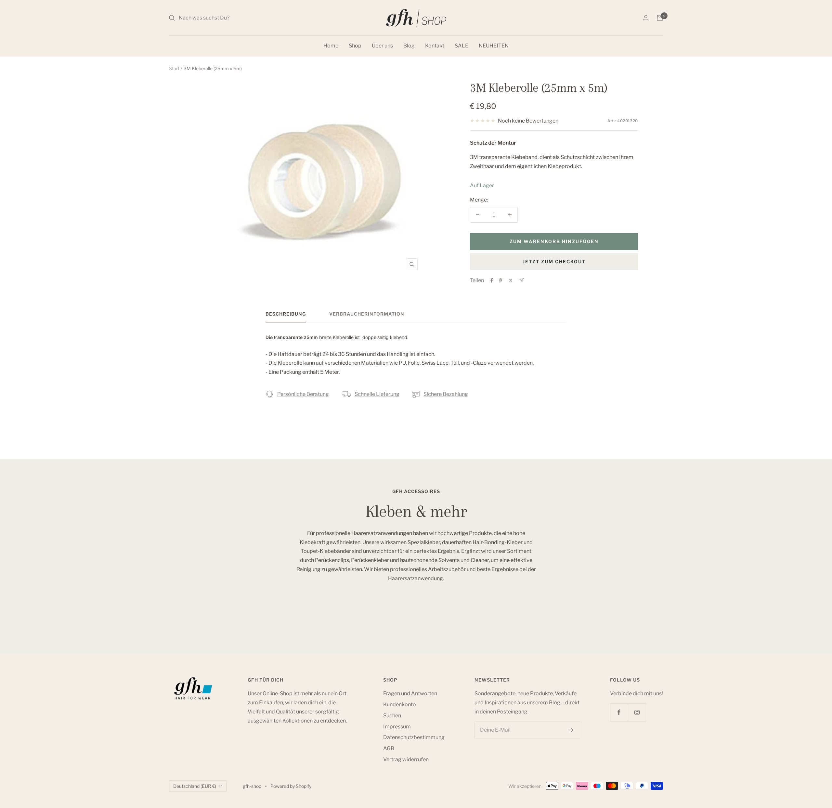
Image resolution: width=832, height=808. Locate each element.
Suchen (392, 715)
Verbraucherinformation (366, 314)
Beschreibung (286, 314)
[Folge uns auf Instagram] (637, 712)
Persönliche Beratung (303, 394)
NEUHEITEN (494, 46)
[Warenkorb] (659, 18)
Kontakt (434, 46)
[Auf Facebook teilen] (491, 280)
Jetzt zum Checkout (554, 261)
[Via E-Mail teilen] (521, 280)
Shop (355, 46)
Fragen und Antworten (410, 693)
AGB (388, 748)
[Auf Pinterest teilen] (500, 280)
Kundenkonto (399, 704)
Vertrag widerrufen (406, 759)
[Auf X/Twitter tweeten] (511, 280)
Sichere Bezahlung (445, 394)
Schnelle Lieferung (377, 394)
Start (174, 68)
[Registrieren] (571, 730)
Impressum (397, 726)
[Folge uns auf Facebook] (619, 712)
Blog (409, 46)
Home (330, 46)
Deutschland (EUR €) (194, 786)
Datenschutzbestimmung (414, 737)
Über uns (382, 46)
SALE (461, 46)
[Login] (646, 17)
